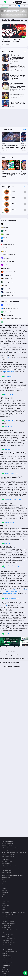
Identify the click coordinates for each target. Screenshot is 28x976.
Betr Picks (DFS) (7, 265)
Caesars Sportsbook (8, 282)
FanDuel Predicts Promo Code (10, 308)
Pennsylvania (5, 892)
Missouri (4, 907)
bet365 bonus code (16, 590)
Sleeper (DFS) (6, 288)
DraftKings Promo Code (7, 934)
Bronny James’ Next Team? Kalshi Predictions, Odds (17, 95)
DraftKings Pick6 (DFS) (9, 254)
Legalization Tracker (6, 877)
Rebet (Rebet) (6, 268)
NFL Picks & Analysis (7, 861)
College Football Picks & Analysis (10, 865)
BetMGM (5, 227)
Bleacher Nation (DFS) (8, 261)
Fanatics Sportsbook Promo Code (10, 914)
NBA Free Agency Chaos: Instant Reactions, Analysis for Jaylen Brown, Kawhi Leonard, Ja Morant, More (18, 67)
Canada (4, 909)
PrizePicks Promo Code (7, 962)
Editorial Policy (5, 971)
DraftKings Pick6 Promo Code (9, 947)
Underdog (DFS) (7, 285)
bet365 (5, 230)
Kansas (3, 903)
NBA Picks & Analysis (7, 863)
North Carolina (5, 905)
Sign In (24, 2)
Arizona (3, 886)
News (3, 143)
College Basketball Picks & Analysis (10, 868)
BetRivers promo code (13, 591)
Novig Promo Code (8, 315)
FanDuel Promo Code (7, 936)
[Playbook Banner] (14, 641)
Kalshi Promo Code (8, 311)
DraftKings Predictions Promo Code (12, 318)
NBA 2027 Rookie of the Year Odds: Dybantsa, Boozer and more (17, 104)
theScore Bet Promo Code (8, 938)
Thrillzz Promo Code (6, 960)
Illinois (3, 894)
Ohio (3, 899)
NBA (11, 54)
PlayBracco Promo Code (9, 271)
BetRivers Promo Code (7, 944)
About (3, 967)
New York (4, 879)
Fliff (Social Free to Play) (9, 292)
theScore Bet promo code (9, 593)
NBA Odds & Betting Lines (8, 845)
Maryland (4, 883)
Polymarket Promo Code (9, 305)
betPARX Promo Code (8, 244)
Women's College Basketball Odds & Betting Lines (14, 852)
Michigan (4, 896)
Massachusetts (5, 901)
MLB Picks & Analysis (7, 870)
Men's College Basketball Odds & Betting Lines (13, 850)
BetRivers (5, 251)
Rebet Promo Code (6, 955)
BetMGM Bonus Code (7, 917)
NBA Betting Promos (8, 371)
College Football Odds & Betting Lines (11, 847)
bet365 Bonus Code (7, 919)
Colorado (4, 888)
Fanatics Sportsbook (8, 224)
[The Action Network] (5, 2)
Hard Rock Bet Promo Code (8, 942)
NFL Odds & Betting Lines (8, 843)
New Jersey (5, 890)
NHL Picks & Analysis (7, 872)
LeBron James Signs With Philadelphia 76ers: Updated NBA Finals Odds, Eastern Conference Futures (17, 57)
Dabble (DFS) (6, 258)
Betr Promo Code (6, 953)
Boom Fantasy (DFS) (8, 295)
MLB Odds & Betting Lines (8, 854)
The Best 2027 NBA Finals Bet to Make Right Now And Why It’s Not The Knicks (18, 77)
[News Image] (11, 137)
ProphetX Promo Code (8, 322)
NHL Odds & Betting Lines (8, 856)
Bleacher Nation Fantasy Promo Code (11, 951)
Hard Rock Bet (7, 247)
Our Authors (5, 969)
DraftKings (6, 234)
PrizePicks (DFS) (7, 278)
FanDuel (5, 237)
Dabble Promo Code (7, 949)
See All (24, 51)
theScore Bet (6, 241)
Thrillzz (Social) (7, 275)
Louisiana (4, 881)
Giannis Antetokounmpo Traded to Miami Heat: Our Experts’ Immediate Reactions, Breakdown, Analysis (18, 85)
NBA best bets (8, 357)
